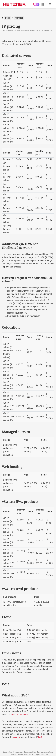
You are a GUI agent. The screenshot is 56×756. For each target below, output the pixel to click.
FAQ (40, 737)
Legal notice (7, 752)
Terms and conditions (45, 752)
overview (16, 737)
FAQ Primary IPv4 (20, 714)
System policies (30, 752)
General (19, 18)
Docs (7, 18)
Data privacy (18, 752)
